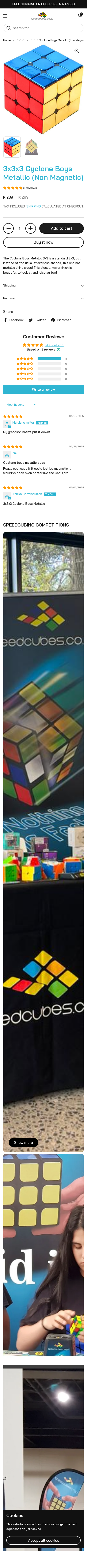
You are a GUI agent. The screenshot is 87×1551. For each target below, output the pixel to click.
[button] (79, 16)
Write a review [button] (43, 389)
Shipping (34, 206)
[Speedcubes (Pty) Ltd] (42, 16)
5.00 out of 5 (54, 345)
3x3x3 (20, 40)
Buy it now (43, 242)
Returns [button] (9, 298)
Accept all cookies (43, 1540)
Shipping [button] (9, 285)
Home (7, 40)
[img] (12, 416)
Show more (23, 1142)
